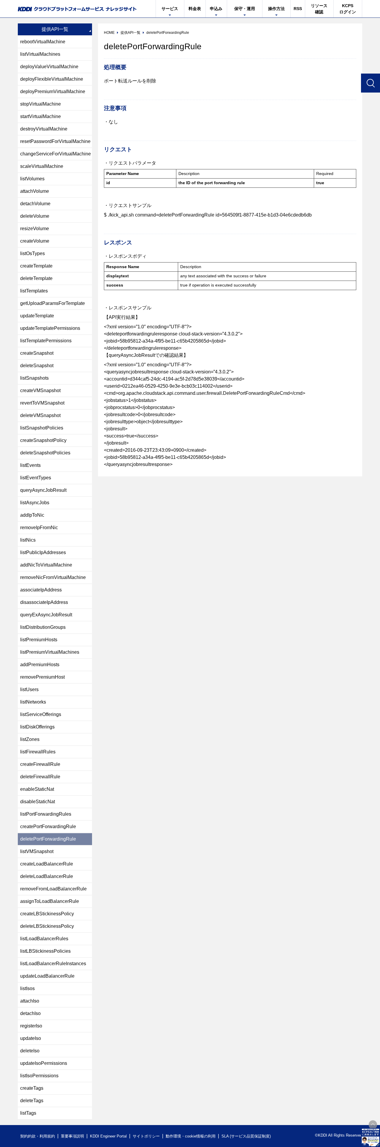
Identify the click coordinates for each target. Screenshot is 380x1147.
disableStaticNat (37, 801)
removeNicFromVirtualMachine (53, 577)
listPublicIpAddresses (43, 552)
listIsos (27, 988)
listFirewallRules (38, 751)
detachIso (30, 1013)
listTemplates (34, 290)
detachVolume (35, 203)
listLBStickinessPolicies (45, 951)
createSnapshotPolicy (43, 440)
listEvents (30, 465)
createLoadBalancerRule (46, 863)
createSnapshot (36, 353)
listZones (29, 739)
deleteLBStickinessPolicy (47, 926)
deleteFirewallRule (40, 776)
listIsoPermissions (39, 1075)
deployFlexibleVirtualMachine (51, 79)
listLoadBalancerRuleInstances (53, 963)
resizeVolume (34, 228)
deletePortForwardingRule (48, 838)
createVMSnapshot (40, 390)
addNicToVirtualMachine (46, 564)
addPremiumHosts (39, 664)
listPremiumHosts (38, 639)
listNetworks (33, 701)
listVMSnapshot (36, 851)
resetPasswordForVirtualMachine (55, 141)
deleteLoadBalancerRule (46, 876)
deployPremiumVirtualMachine (52, 91)
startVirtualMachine (40, 116)
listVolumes (32, 178)
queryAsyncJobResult (43, 490)
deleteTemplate (36, 278)
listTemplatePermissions (46, 340)
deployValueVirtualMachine (49, 66)
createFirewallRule (40, 764)
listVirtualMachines (40, 54)
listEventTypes (35, 477)
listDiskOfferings (37, 726)
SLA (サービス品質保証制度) (246, 1136)
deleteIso (29, 1050)
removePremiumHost (42, 677)
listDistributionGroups (43, 627)
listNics (28, 540)
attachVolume (34, 191)
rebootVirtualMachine (42, 41)
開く (370, 1137)
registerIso (31, 1025)
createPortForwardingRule (48, 826)
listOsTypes (32, 253)
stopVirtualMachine (40, 103)
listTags (28, 1113)
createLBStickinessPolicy (47, 913)
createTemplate (36, 265)
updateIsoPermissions (43, 1063)
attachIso (29, 1000)
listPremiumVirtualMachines (49, 652)
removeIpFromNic (39, 527)
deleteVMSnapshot (40, 415)
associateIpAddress (41, 589)
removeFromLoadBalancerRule (53, 888)
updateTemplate (37, 315)
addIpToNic (32, 515)
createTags (31, 1088)
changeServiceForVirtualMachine (55, 153)
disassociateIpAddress (44, 602)
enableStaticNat (37, 789)
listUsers (29, 689)
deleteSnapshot (36, 365)
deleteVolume (34, 216)
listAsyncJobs (34, 502)
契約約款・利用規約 (37, 1136)
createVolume (34, 241)
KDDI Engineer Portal (108, 1136)
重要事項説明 (72, 1136)
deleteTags (31, 1100)
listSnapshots (34, 378)
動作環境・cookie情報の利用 (191, 1136)
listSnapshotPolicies (41, 427)
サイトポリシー (146, 1136)
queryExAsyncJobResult (46, 614)
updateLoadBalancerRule (47, 976)
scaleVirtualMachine (41, 166)
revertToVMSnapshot (42, 402)
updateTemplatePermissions (50, 328)
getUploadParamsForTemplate (52, 303)
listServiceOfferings (40, 714)
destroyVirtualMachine (43, 128)
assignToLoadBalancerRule (49, 901)
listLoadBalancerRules (44, 938)
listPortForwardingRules (45, 814)
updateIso (30, 1038)
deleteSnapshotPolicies (45, 452)
